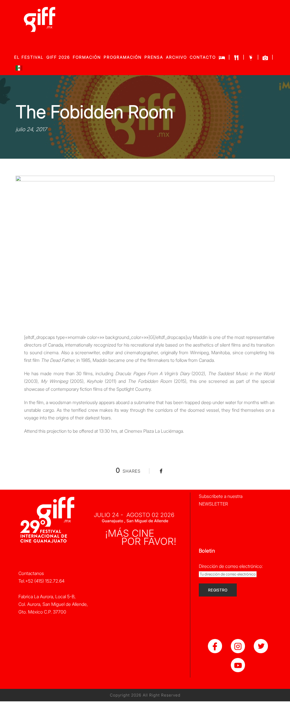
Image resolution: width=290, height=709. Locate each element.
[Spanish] (19, 69)
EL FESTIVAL (29, 57)
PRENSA (153, 57)
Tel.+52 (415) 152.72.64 (41, 581)
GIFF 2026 (58, 57)
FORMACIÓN (87, 57)
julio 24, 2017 (31, 129)
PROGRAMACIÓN (123, 57)
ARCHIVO (176, 57)
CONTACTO (203, 57)
